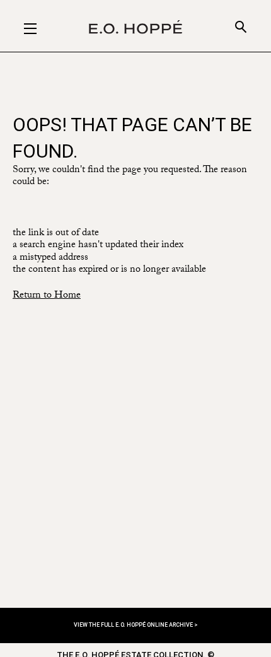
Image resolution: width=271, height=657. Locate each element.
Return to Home (47, 296)
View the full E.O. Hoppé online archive (134, 625)
